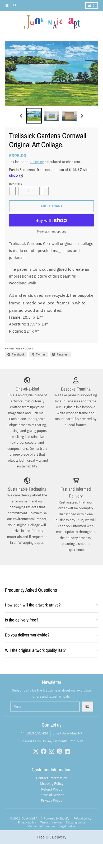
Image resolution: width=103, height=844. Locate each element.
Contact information (41, 826)
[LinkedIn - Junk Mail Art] (67, 751)
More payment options (51, 231)
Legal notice (67, 826)
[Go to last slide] (21, 116)
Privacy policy (27, 822)
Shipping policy (75, 822)
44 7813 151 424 (34, 733)
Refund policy (82, 818)
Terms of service (51, 822)
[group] (34, 116)
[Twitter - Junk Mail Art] (36, 751)
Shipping (37, 162)
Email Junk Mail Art (67, 733)
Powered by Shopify (56, 818)
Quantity (15, 184)
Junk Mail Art (31, 818)
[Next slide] (81, 116)
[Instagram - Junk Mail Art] (52, 751)
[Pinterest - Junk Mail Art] (60, 751)
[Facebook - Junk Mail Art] (44, 751)
